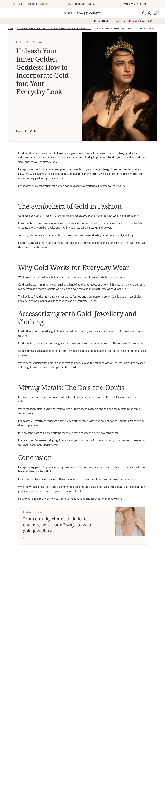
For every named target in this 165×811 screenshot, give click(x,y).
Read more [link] (29, 538)
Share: (19, 131)
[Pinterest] (107, 21)
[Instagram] (99, 21)
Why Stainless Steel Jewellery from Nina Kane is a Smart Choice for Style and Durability (54, 28)
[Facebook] (95, 21)
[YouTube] (103, 21)
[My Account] (149, 13)
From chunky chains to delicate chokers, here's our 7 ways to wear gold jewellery (58, 525)
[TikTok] (112, 21)
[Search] (144, 13)
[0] (154, 13)
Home (10, 28)
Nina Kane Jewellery (82, 13)
